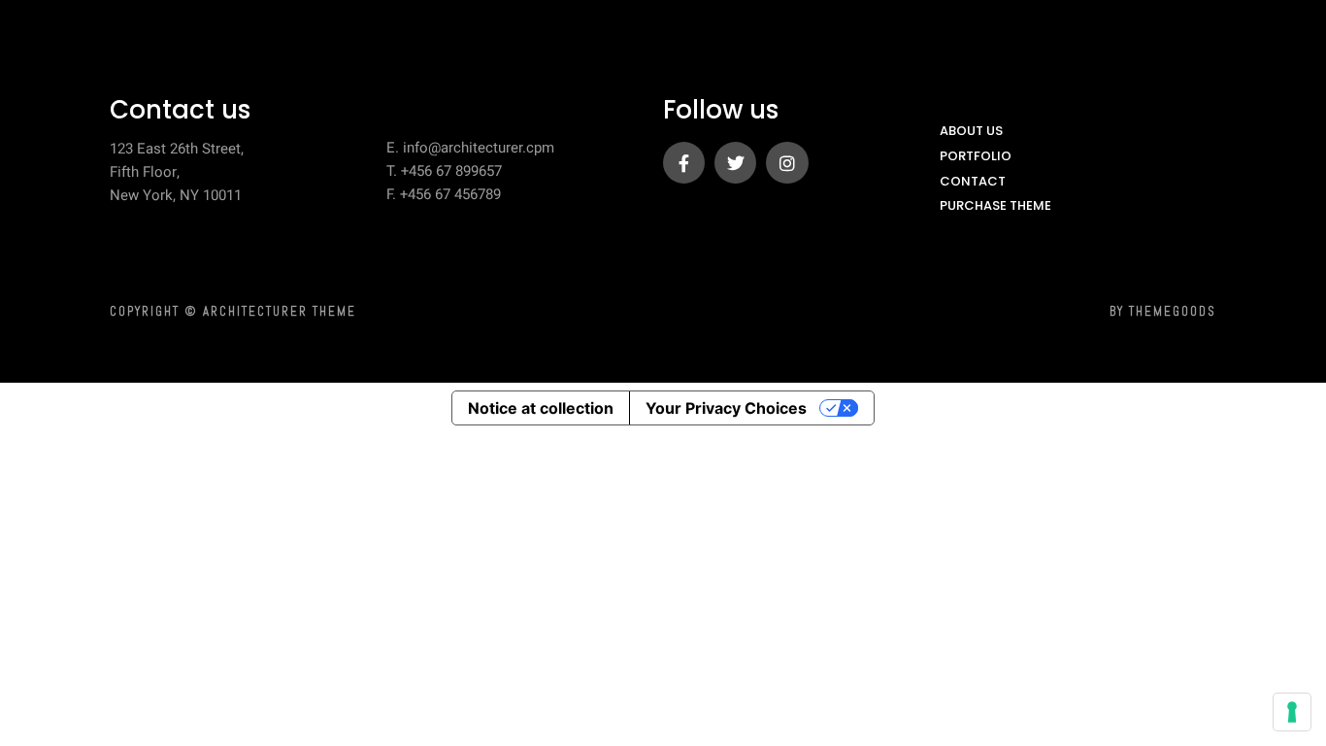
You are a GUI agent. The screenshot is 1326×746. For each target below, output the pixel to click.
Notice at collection (540, 408)
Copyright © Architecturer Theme (233, 311)
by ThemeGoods (1163, 311)
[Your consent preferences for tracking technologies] (1292, 712)
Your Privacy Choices (726, 408)
